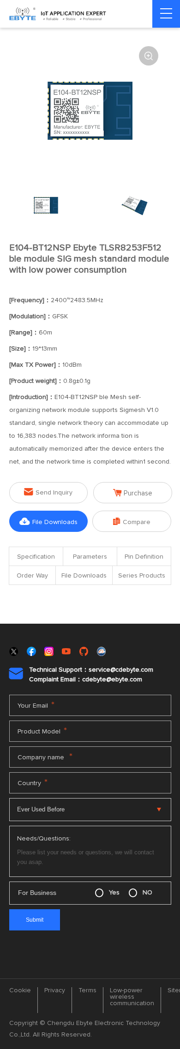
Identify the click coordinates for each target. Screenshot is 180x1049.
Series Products (141, 575)
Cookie (20, 990)
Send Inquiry (48, 492)
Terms (87, 990)
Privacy (54, 990)
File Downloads (48, 521)
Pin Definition (144, 557)
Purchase (132, 493)
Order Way (32, 575)
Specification (36, 557)
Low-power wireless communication (132, 997)
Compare (131, 521)
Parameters (90, 557)
